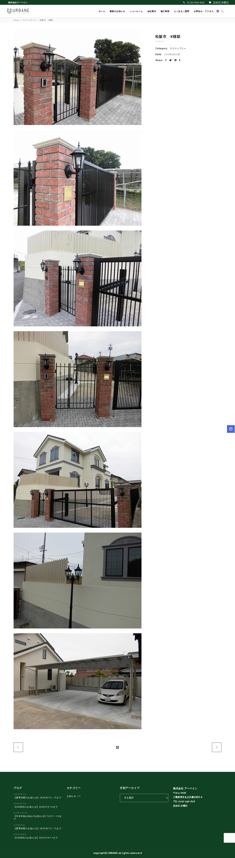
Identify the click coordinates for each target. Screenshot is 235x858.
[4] (82, 379)
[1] (82, 77)
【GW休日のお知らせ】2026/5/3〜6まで (36, 806)
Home (16, 20)
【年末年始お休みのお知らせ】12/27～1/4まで (38, 817)
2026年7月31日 (20, 794)
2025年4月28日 (20, 834)
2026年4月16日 (20, 803)
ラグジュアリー (29, 20)
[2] (82, 178)
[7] (82, 681)
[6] (82, 580)
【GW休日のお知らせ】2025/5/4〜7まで (36, 837)
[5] (82, 480)
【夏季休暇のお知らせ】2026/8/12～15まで (37, 797)
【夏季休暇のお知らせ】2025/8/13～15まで (37, 828)
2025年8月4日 (19, 825)
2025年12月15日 (20, 812)
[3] (82, 278)
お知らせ (71, 796)
